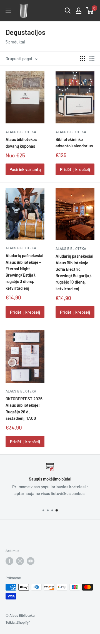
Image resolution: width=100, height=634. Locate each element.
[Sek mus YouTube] (30, 561)
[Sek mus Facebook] (9, 561)
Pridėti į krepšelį (75, 169)
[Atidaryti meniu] (8, 11)
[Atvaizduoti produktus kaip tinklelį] (82, 58)
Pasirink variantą (25, 169)
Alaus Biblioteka (21, 132)
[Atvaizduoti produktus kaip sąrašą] (91, 58)
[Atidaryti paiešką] (68, 11)
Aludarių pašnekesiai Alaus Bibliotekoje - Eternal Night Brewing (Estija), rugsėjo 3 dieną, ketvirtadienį (24, 271)
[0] (89, 10)
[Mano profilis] (78, 11)
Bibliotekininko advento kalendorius (74, 142)
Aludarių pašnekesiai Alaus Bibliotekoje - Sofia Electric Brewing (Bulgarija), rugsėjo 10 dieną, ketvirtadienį (74, 272)
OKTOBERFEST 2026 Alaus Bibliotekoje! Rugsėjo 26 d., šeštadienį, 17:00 (24, 408)
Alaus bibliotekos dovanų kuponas (21, 142)
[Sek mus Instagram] (20, 561)
